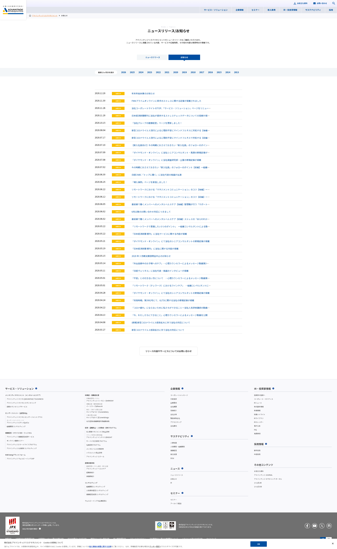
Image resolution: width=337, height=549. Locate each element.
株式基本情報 (259, 406)
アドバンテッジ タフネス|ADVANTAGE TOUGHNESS (25, 399)
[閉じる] (333, 543)
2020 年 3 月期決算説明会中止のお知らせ (151, 256)
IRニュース (258, 403)
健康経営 (173, 450)
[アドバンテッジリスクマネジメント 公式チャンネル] (314, 525)
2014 (227, 72)
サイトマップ (211, 538)
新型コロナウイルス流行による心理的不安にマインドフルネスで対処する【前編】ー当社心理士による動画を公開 (185, 137)
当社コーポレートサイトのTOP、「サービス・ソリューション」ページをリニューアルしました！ (177, 108)
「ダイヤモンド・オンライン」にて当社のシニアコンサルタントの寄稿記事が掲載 (171, 241)
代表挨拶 (173, 399)
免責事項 (257, 433)
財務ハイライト (259, 414)
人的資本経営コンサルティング (97, 490)
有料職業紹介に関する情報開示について (164, 538)
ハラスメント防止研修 (94, 452)
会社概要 (173, 406)
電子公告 (257, 426)
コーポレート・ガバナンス (263, 399)
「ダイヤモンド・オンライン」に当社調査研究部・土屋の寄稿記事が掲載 (166, 159)
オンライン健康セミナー (15, 440)
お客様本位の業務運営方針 (25, 538)
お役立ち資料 (259, 471)
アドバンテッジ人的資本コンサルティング (22, 448)
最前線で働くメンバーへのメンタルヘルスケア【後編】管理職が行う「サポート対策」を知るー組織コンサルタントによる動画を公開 (195, 204)
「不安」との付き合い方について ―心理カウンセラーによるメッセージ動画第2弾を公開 (174, 278)
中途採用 (257, 454)
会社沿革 (173, 414)
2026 (123, 72)
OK (258, 544)
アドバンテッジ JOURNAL (263, 475)
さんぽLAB (258, 483)
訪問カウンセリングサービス (17, 406)
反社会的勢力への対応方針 (77, 538)
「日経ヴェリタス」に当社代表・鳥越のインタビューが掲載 (160, 270)
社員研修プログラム (93, 445)
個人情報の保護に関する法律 (100, 546)
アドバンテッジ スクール (95, 456)
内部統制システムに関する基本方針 (51, 538)
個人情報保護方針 (119, 538)
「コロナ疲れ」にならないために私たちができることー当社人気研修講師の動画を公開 (173, 307)
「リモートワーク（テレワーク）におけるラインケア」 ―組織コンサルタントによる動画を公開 (177, 285)
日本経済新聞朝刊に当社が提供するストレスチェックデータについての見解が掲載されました (176, 115)
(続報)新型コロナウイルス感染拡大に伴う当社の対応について (161, 322)
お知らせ (184, 57)
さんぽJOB (258, 486)
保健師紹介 (90, 476)
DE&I (172, 458)
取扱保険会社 (175, 418)
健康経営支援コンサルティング (97, 494)
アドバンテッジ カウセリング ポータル (268, 479)
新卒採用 (257, 450)
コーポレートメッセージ (179, 395)
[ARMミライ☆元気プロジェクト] (329, 525)
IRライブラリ (258, 418)
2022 (158, 72)
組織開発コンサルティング (16, 426)
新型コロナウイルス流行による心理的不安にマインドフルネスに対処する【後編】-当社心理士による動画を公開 (185, 130)
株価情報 (257, 410)
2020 (175, 72)
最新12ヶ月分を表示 (106, 72)
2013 (236, 72)
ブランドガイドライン (138, 538)
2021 (167, 72)
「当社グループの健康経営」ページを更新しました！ (157, 123)
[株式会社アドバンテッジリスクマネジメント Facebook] (307, 525)
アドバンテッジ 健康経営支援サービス (20, 437)
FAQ (255, 430)
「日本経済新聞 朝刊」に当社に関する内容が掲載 (155, 248)
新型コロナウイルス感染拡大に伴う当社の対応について (158, 329)
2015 (219, 72)
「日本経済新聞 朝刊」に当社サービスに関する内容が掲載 (159, 233)
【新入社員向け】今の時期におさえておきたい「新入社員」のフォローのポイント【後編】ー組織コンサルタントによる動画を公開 (194, 145)
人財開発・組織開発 (177, 446)
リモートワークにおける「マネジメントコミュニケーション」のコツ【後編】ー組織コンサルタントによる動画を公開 (187, 189)
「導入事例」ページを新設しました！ (149, 182)
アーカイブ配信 (175, 503)
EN (329, 538)
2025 (132, 72)
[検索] (333, 3)
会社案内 (173, 426)
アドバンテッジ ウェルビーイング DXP (20, 458)
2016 (210, 72)
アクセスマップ (175, 422)
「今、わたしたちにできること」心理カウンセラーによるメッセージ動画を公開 (169, 315)
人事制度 (173, 443)
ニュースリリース (152, 57)
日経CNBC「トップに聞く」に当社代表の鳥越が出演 (157, 174)
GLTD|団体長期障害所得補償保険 (97, 421)
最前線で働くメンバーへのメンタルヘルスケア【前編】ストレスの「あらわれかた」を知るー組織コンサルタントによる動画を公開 (194, 219)
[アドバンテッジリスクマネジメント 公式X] (321, 525)
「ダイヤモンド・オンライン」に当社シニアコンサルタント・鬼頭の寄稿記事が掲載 (172, 152)
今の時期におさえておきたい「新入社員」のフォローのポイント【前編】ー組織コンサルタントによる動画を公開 (185, 167)
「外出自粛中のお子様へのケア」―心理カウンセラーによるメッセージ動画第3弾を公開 (173, 263)
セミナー (173, 499)
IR (171, 483)
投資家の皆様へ (259, 395)
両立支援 (173, 454)
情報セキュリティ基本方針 (100, 538)
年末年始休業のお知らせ (143, 93)
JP (323, 538)
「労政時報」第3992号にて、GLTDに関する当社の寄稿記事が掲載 (163, 300)
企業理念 (173, 403)
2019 (184, 72)
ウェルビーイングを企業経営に (96, 501)
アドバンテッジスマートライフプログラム (22, 444)
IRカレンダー (258, 422)
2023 (149, 72)
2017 (201, 72)
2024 (140, 72)
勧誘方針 (8, 538)
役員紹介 (173, 410)
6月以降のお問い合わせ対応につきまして (151, 211)
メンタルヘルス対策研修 (95, 449)
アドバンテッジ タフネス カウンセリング (21, 403)
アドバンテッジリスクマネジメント (13, 10)
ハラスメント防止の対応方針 (192, 538)
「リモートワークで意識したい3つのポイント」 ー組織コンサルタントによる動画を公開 (174, 226)
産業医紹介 (90, 472)
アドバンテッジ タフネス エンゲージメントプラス (24, 417)
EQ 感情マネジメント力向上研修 (97, 432)
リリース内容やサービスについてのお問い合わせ (168, 351)
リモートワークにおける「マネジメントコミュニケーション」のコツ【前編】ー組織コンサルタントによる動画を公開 (187, 196)
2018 (193, 72)
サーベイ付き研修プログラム (96, 441)
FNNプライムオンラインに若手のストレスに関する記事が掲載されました (166, 100)
